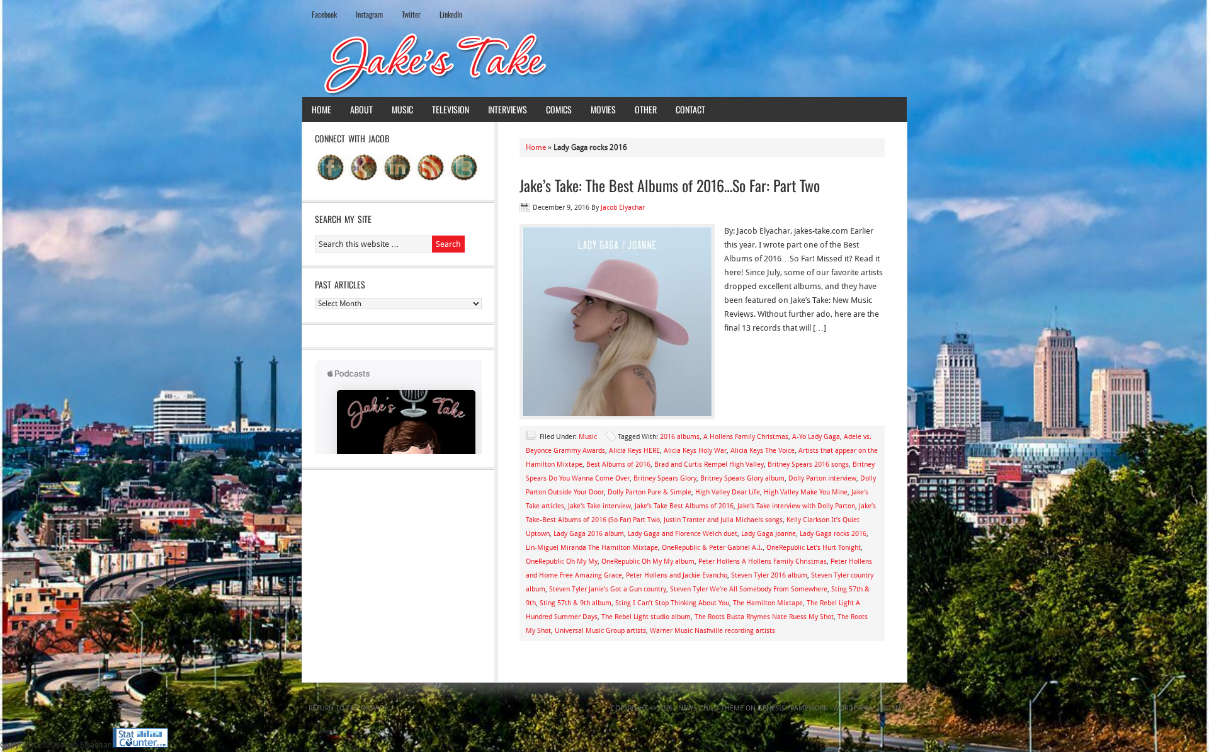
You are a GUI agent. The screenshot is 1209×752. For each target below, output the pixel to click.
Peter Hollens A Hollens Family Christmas (762, 561)
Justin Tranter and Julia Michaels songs (723, 520)
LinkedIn (451, 14)
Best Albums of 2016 (618, 464)
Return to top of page (348, 708)
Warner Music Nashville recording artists (712, 631)
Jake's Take (604, 62)
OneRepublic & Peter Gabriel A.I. (712, 548)
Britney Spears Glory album (742, 478)
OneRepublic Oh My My (562, 561)
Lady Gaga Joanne (768, 534)
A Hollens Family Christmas (745, 437)
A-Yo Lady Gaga (816, 437)
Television (450, 109)
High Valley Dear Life (727, 492)
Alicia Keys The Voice (762, 451)
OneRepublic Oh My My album (648, 561)
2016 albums (680, 437)
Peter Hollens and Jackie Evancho (676, 575)
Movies (603, 109)
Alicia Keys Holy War (695, 451)
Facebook (324, 14)
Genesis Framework (792, 708)
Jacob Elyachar (623, 207)
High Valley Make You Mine (806, 492)
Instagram (369, 14)
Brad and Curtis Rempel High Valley (709, 464)
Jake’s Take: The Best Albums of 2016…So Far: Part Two (669, 185)
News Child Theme (711, 708)
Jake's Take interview (599, 506)
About (361, 109)
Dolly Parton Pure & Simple (649, 492)
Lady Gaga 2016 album (588, 534)
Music (402, 109)
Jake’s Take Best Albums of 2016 (684, 506)
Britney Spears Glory (664, 478)
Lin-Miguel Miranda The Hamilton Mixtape (592, 548)
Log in (889, 708)
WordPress (852, 708)
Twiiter (411, 14)
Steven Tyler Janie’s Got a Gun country (607, 589)
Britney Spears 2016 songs (808, 464)
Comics (559, 109)
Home (321, 109)
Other (646, 109)
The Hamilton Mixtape (768, 603)
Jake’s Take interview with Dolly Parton (796, 506)
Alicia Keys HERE (634, 451)
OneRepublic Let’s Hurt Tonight (813, 548)
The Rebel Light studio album (646, 617)
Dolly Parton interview (822, 478)
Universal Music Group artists (600, 631)
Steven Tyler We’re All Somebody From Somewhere (748, 589)
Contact (690, 109)
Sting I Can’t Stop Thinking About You (672, 603)
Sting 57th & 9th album (575, 603)
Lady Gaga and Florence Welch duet (682, 534)
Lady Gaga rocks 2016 (833, 534)
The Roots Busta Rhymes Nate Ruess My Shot (764, 617)
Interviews (507, 109)
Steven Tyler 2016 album (769, 575)
